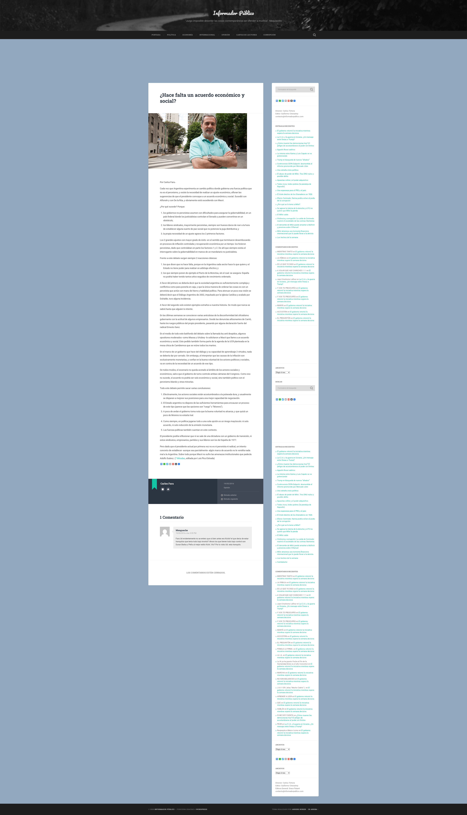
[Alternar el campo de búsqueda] (314, 35)
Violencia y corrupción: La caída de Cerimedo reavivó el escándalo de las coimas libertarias (295, 219)
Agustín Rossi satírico (286, 150)
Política (171, 35)
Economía (188, 35)
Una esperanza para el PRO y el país (291, 190)
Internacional (207, 35)
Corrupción (269, 35)
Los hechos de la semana (287, 237)
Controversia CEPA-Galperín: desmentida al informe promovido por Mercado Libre (294, 165)
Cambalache (282, 562)
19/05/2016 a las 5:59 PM (186, 533)
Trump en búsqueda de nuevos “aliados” (293, 160)
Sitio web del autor (168, 489)
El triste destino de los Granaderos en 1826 (294, 194)
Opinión (226, 35)
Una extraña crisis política (287, 170)
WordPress (201, 809)
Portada (156, 35)
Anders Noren (299, 809)
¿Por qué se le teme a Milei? (288, 204)
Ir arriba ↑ (313, 809)
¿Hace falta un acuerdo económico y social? (202, 98)
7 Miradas (180, 458)
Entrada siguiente (231, 499)
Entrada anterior (230, 495)
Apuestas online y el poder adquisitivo (292, 180)
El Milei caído (282, 215)
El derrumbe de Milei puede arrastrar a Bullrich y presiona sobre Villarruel (296, 226)
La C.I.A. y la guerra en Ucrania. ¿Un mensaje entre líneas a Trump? (296, 281)
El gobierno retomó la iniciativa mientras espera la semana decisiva (293, 132)
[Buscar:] (295, 89)
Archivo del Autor (163, 489)
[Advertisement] (233, 57)
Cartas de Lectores (246, 35)
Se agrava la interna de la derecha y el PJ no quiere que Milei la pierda (295, 209)
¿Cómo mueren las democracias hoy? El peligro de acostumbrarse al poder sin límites (295, 144)
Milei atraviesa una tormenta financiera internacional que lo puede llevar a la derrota (295, 232)
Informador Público (233, 13)
